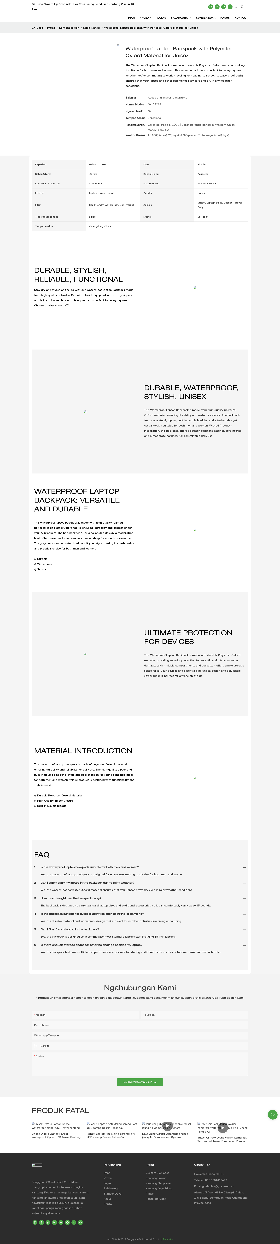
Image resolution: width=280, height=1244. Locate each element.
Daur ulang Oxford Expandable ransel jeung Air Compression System (165, 1136)
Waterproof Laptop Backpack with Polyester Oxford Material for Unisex (151, 27)
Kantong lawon (69, 27)
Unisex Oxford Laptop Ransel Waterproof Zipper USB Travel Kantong (56, 1136)
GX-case (37, 27)
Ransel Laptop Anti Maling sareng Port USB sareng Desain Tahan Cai (111, 1136)
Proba (51, 27)
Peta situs (167, 1239)
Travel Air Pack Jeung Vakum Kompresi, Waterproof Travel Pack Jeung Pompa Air (222, 1140)
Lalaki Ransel (91, 27)
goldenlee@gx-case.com (218, 1186)
